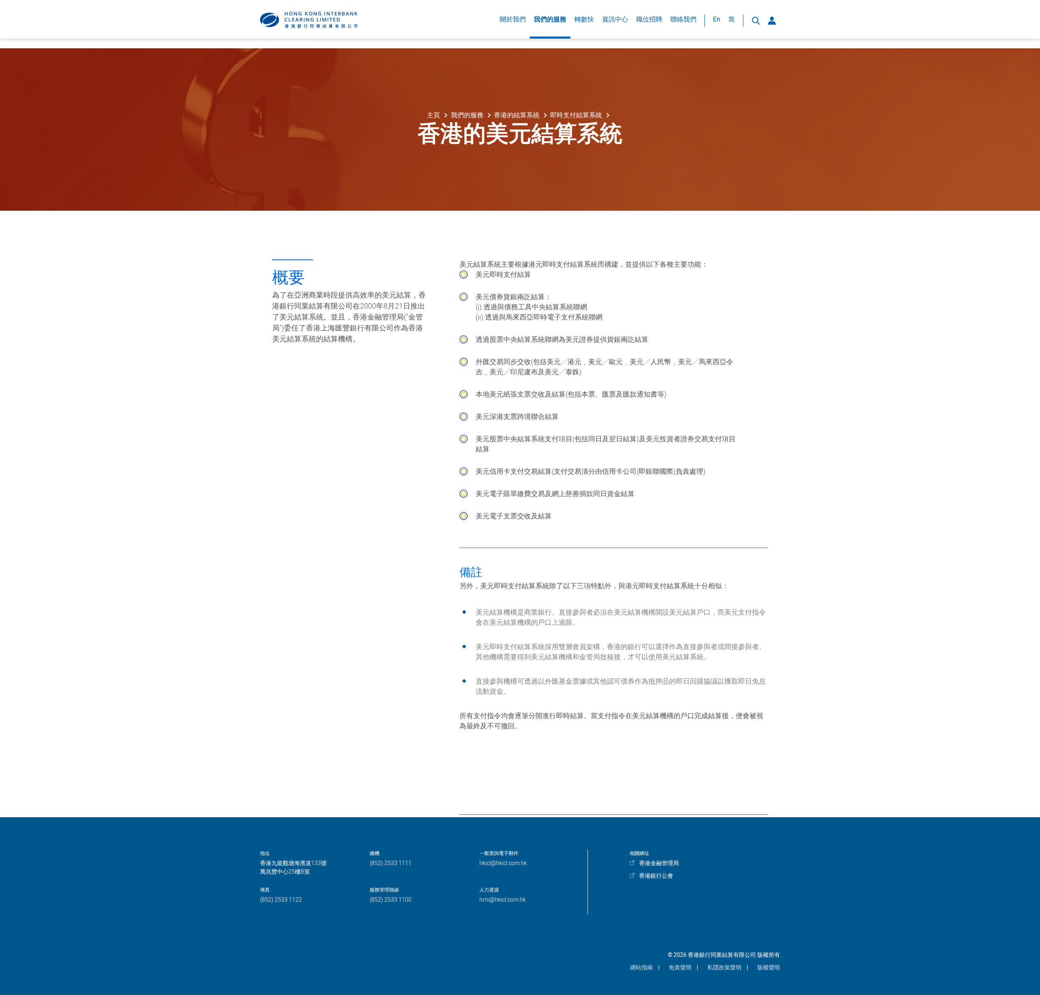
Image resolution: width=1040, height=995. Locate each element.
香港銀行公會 (656, 876)
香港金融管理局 (659, 863)
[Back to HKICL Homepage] (309, 20)
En (716, 19)
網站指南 (641, 967)
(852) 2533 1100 (391, 900)
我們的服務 (550, 19)
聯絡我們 (683, 19)
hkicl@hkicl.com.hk (503, 863)
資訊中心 (615, 19)
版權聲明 (768, 967)
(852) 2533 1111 (391, 863)
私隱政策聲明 (724, 967)
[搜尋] (756, 21)
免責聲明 (680, 967)
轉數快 (584, 19)
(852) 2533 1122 (281, 900)
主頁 (433, 115)
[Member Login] (772, 21)
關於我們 (513, 19)
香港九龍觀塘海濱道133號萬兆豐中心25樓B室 (293, 867)
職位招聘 (649, 19)
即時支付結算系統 (576, 115)
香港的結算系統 (517, 115)
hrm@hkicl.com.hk (502, 900)
